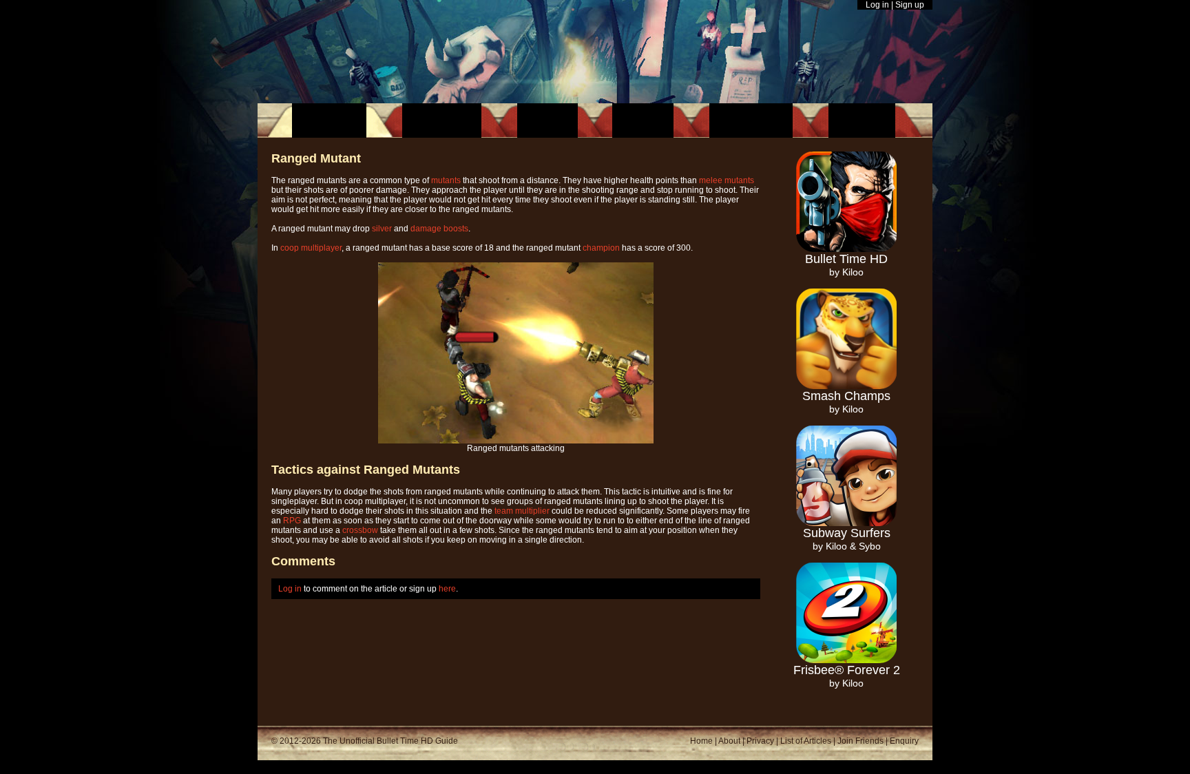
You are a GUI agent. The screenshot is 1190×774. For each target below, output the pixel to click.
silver (382, 228)
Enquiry (904, 741)
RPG (292, 520)
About (729, 741)
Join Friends (860, 741)
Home (701, 741)
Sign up (909, 5)
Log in (877, 5)
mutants (446, 180)
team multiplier (522, 511)
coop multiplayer (311, 248)
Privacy (760, 741)
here (447, 589)
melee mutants (726, 180)
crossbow (360, 530)
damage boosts (439, 228)
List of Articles (805, 741)
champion (601, 248)
